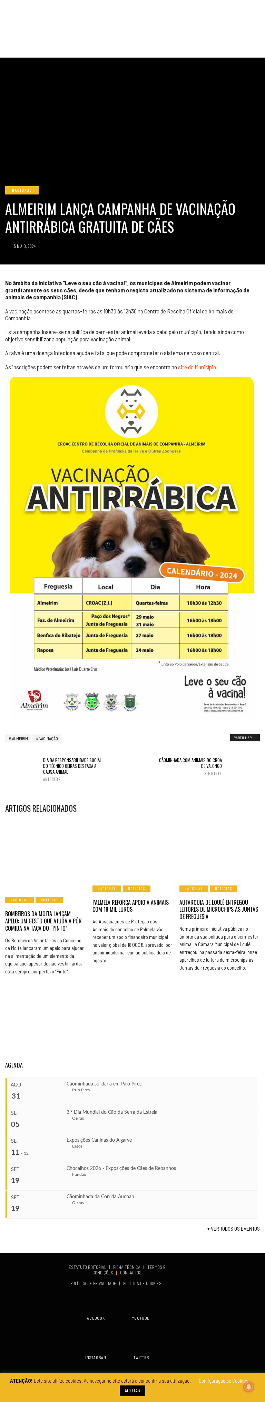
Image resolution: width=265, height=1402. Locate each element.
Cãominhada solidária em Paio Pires (104, 1084)
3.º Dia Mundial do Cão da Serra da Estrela (112, 1112)
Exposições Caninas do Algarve (99, 1140)
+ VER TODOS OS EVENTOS (233, 1228)
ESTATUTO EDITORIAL (88, 1267)
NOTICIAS (49, 899)
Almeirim (20, 738)
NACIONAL (22, 190)
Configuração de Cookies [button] (223, 1381)
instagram (95, 1357)
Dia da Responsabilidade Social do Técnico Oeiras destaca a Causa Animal (72, 769)
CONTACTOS (130, 1272)
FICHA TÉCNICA (127, 1267)
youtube (140, 1318)
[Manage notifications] (248, 1386)
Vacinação (48, 738)
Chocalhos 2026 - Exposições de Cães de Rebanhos (121, 1168)
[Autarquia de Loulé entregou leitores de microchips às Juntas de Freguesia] (219, 849)
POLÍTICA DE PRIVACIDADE (93, 1283)
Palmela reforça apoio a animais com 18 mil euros (130, 906)
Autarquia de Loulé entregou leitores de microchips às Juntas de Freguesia (218, 909)
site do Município (197, 366)
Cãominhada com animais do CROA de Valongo (190, 766)
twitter (141, 1357)
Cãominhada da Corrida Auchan (100, 1196)
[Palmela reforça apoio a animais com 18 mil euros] (132, 849)
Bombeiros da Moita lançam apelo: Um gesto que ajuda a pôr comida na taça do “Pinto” (43, 921)
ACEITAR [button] (132, 1390)
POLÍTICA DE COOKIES (143, 1283)
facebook (95, 1318)
